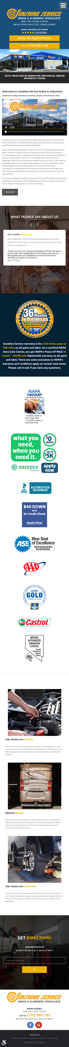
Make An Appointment (34, 38)
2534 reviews (41, 32)
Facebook (30, 1025)
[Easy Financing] (35, 406)
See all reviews (14, 260)
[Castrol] (34, 622)
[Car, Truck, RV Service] (34, 712)
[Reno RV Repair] (34, 786)
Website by (34, 1042)
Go (34, 970)
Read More (10, 192)
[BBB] (34, 488)
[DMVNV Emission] (34, 648)
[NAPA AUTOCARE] (34, 597)
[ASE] (34, 544)
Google (38, 1025)
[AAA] (34, 568)
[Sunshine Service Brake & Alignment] (34, 14)
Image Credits (34, 1034)
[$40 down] (34, 514)
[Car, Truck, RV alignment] (34, 859)
